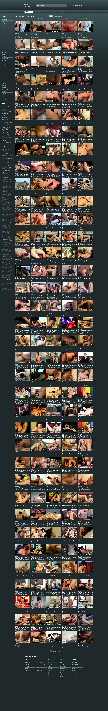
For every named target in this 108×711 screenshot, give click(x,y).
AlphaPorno (5, 106)
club (12, 183)
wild (8, 290)
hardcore (5, 222)
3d (2, 150)
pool (10, 255)
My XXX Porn (74, 676)
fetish (3, 207)
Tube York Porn (28, 678)
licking (10, 235)
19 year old (9, 149)
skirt (10, 264)
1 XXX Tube (74, 666)
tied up (3, 282)
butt (10, 179)
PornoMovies (10, 124)
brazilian (7, 176)
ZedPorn (10, 142)
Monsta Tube (4, 75)
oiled (5, 249)
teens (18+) (6, 279)
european (6, 202)
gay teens (60, 18)
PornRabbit (4, 125)
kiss (8, 232)
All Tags (70, 11)
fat (9, 204)
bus (40, 262)
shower (3, 264)
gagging (3, 212)
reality (3, 259)
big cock (10, 165)
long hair (7, 236)
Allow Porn (74, 670)
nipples (9, 246)
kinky (5, 232)
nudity (6, 248)
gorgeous (4, 217)
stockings (8, 271)
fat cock (3, 205)
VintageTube (5, 139)
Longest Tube (62, 11)
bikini (3, 168)
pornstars (4, 256)
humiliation (7, 227)
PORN (3, 35)
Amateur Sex (4, 19)
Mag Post (3, 42)
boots (11, 173)
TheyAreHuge (4, 136)
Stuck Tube (4, 95)
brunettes (5, 177)
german (6, 214)
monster (6, 244)
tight (6, 282)
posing (8, 256)
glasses (3, 216)
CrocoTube (8, 112)
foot (6, 209)
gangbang (7, 212)
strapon (3, 272)
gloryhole (7, 216)
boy (11, 174)
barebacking (17, 55)
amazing (10, 152)
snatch (6, 267)
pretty (3, 258)
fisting (10, 208)
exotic (11, 202)
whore (3, 290)
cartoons (82, 437)
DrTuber (5, 114)
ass (6, 155)
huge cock (8, 226)
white (10, 289)
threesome (6, 280)
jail (84, 280)
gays (3, 214)
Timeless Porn (39, 670)
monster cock (4, 245)
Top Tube (46, 11)
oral (7, 250)
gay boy (41, 18)
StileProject (5, 131)
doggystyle (5, 197)
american (4, 153)
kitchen (10, 232)
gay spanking (29, 18)
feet (6, 205)
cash (2, 180)
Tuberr (73, 672)
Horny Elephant (51, 674)
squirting (11, 270)
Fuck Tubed (4, 77)
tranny (3, 284)
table (6, 276)
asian (3, 155)
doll (8, 197)
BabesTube (4, 109)
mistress (9, 242)
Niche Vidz (4, 79)
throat (11, 280)
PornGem (4, 121)
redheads (7, 259)
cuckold (8, 188)
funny (8, 211)
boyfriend (3, 176)
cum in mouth (7, 190)
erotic (3, 202)
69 (3, 150)
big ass (8, 163)
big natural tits (4, 167)
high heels (9, 223)
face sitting (8, 203)
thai (2, 280)
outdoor (9, 252)
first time (3, 208)
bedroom (4, 163)
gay (44, 18)
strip (6, 272)
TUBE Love (62, 662)
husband (3, 228)
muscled (40, 629)
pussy (10, 258)
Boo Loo (3, 40)
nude (3, 248)
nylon (11, 248)
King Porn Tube (5, 58)
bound (8, 174)
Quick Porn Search (52, 676)
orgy (3, 251)
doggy (8, 195)
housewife (4, 226)
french (7, 210)
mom (9, 243)
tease (9, 277)
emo (10, 200)
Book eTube (4, 64)
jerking (8, 231)
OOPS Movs (4, 23)
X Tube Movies (4, 27)
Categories (38, 11)
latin (9, 233)
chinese (3, 182)
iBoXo (49, 666)
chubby (11, 182)
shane (69, 403)
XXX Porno (62, 670)
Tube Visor (50, 664)
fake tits (7, 204)
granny (7, 217)
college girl (10, 185)
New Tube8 (74, 662)
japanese (4, 231)
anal (7, 154)
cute (11, 191)
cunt (9, 191)
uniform (3, 287)
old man (8, 249)
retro (11, 259)
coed (3, 185)
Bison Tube (4, 66)
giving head (4, 215)
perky (8, 254)
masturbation (6, 239)
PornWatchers (6, 127)
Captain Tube (4, 91)
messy (8, 240)
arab (10, 153)
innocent (10, 228)
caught (9, 180)
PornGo (10, 121)
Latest (56, 16)
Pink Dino (3, 44)
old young (4, 250)
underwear (35, 525)
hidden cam (4, 223)
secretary (7, 262)
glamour (8, 215)
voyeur (6, 288)
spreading (6, 270)
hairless (11, 219)
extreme (3, 203)
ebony (6, 200)
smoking (3, 267)
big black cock (4, 165)
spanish (6, 269)
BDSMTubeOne (5, 110)
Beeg (3, 112)
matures (4, 240)
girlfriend (11, 214)
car (12, 179)
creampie (4, 188)
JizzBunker (5, 117)
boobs (7, 173)
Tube (61, 672)
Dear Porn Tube (5, 29)
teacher (6, 277)
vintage (3, 288)
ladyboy (3, 233)
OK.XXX (8, 119)
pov (11, 256)
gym (8, 219)
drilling (3, 200)
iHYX (37, 674)
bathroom (3, 161)
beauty (8, 162)
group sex (4, 219)
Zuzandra (38, 666)
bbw (7, 161)
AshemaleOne (5, 108)
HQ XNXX (74, 668)
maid (7, 237)
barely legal (7, 159)
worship (10, 290)
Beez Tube (4, 62)
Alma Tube (4, 60)
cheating (10, 181)
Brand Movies (63, 668)
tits (4, 283)
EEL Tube (3, 70)
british (11, 176)
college (5, 185)
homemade (4, 225)
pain (2, 253)
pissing (6, 255)
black (3, 170)
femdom (9, 205)
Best (54, 16)
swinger (3, 276)
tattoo (3, 277)
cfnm (7, 181)
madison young (25, 524)
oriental (5, 251)
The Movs (4, 54)
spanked (31, 20)
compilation (4, 186)
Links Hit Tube (4, 21)
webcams (4, 289)
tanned (9, 276)
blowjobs (5, 172)
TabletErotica (5, 134)
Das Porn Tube (5, 33)
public (5, 258)
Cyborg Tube (4, 97)
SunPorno (5, 132)
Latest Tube (53, 11)
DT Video (3, 48)
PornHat (4, 122)
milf (11, 241)
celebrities (4, 181)
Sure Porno (27, 674)
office (3, 249)
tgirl (11, 279)
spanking (10, 269)
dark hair (10, 193)
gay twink (65, 18)
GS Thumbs (38, 672)
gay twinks (23, 18)
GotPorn (4, 115)
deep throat (4, 194)
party (3, 254)
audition (6, 158)
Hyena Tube (4, 83)
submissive (4, 274)
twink (9, 285)
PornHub (9, 123)
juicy (3, 232)
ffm (5, 207)
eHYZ (61, 674)
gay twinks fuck (36, 18)
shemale (35, 20)
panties (5, 253)
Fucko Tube (4, 81)
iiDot (49, 670)
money (3, 244)
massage (10, 237)
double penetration (6, 199)
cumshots (4, 191)
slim (5, 266)
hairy (3, 220)
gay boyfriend (98, 18)
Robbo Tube (4, 85)
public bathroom (21, 20)
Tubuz (37, 668)
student (9, 272)
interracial (4, 230)
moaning (5, 243)
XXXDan (5, 143)
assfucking (4, 156)
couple (3, 187)
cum (3, 190)
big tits (10, 167)
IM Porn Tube (4, 31)
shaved (4, 263)
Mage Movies (63, 666)
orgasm (11, 250)
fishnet (7, 208)
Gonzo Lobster (39, 680)
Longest (60, 16)
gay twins (74, 18)
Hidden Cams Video (40, 662)
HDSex (8, 115)
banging (3, 159)
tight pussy (9, 282)
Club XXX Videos (75, 680)
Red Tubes (62, 664)
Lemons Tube (4, 68)
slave (3, 266)
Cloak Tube (4, 72)
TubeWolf (4, 137)
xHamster (5, 141)
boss (5, 174)
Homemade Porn (28, 672)
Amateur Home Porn (40, 664)
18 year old (4, 149)
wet (8, 289)
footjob (8, 209)
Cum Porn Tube (5, 89)
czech (3, 193)
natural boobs (5, 246)
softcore (10, 267)
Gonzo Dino (50, 672)
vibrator (10, 287)
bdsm (9, 161)
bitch (10, 168)
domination (4, 198)
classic (3, 183)
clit (5, 183)
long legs (3, 237)
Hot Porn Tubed (5, 99)
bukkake (3, 179)
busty (6, 179)
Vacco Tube (4, 93)
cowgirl (7, 187)
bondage (4, 173)
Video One (4, 50)
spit (59, 454)
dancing (6, 193)
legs (2, 235)
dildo (11, 194)
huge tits (3, 227)
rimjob (6, 261)
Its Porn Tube (4, 56)
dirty (2, 195)
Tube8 (10, 136)
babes (10, 158)
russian (3, 262)
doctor (5, 195)
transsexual (7, 284)
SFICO (3, 46)
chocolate (7, 182)
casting (5, 180)
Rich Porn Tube (5, 37)
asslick (3, 158)
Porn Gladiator (51, 678)
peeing (5, 254)
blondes (7, 170)
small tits (8, 266)
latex (6, 233)
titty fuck (7, 283)
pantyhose (10, 253)
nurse (9, 248)
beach (3, 162)
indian (7, 228)
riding (3, 261)
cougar (8, 186)
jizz (10, 231)
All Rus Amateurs (75, 664)
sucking (8, 274)
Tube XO (3, 25)
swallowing (8, 275)
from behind (4, 211)
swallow (3, 275)
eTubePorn (50, 668)
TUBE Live (50, 680)
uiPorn (9, 137)
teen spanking (92, 18)
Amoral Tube (39, 678)
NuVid (4, 119)
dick (9, 194)
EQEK (73, 678)
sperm (3, 270)
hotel (9, 225)
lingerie (3, 236)
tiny (2, 283)
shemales (8, 263)
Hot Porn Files (51, 662)
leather (11, 233)
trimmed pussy (4, 285)
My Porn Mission (75, 674)
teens (16, 37)
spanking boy (55, 18)
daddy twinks (48, 18)
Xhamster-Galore (39, 676)
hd (10, 222)
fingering (9, 207)
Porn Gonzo (4, 52)
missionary (4, 242)
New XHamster (63, 680)
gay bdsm (79, 18)
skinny (6, 265)
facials (3, 204)
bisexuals (6, 168)
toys (10, 283)
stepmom (3, 271)
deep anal (27, 20)
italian (8, 229)
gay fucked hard (85, 18)
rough (9, 261)
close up (8, 184)
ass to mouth (10, 155)
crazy (10, 187)
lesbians (6, 235)
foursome (3, 210)
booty (3, 174)
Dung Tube (4, 87)
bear (5, 162)
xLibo (26, 676)
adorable (6, 150)
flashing (3, 209)
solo (3, 269)
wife (6, 290)
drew (21, 89)
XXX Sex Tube (63, 678)
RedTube (5, 129)
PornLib (4, 124)
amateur (5, 152)
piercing (3, 255)
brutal (10, 177)
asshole (8, 156)
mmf (2, 243)
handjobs (7, 220)
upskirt (6, 287)
